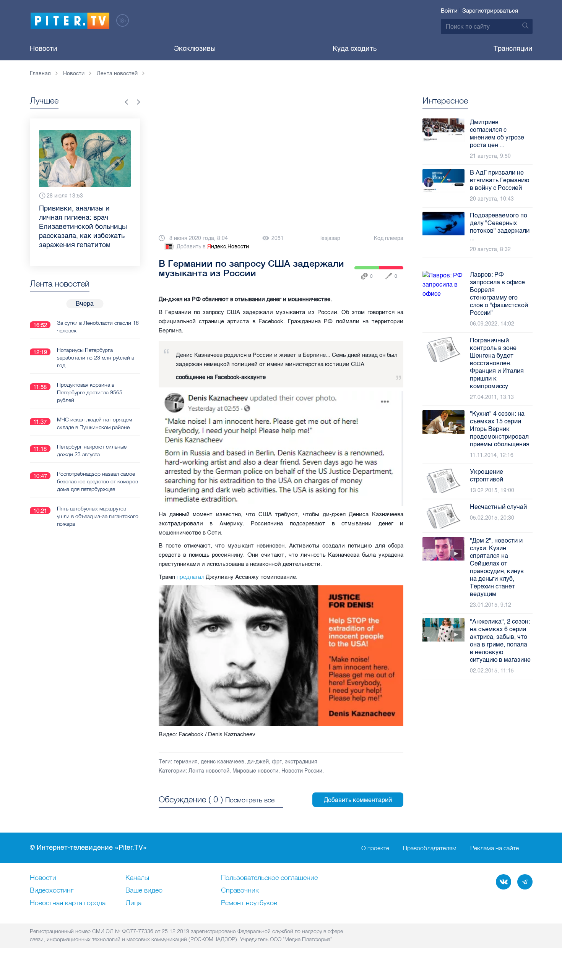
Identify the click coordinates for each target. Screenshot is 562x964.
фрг (277, 761)
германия (186, 761)
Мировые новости (255, 771)
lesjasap (330, 238)
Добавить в (213, 246)
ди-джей (258, 761)
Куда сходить (355, 48)
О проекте (375, 848)
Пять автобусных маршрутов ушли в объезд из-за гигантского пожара (97, 516)
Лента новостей (208, 771)
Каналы (137, 878)
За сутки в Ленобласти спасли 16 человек (98, 326)
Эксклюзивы (195, 48)
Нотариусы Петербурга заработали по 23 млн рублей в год (95, 358)
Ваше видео (143, 890)
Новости (43, 48)
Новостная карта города (68, 903)
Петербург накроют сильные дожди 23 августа (92, 450)
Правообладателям (429, 848)
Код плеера (388, 238)
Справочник (240, 890)
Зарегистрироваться (490, 10)
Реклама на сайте (494, 848)
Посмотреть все (250, 800)
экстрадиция (301, 761)
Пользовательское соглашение (269, 878)
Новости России (301, 771)
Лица (133, 903)
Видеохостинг (51, 890)
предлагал (190, 576)
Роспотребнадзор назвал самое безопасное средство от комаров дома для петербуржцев (97, 481)
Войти (449, 10)
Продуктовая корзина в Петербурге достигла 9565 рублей (89, 392)
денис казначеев (222, 761)
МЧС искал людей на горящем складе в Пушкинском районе (94, 423)
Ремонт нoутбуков (249, 903)
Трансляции (513, 48)
